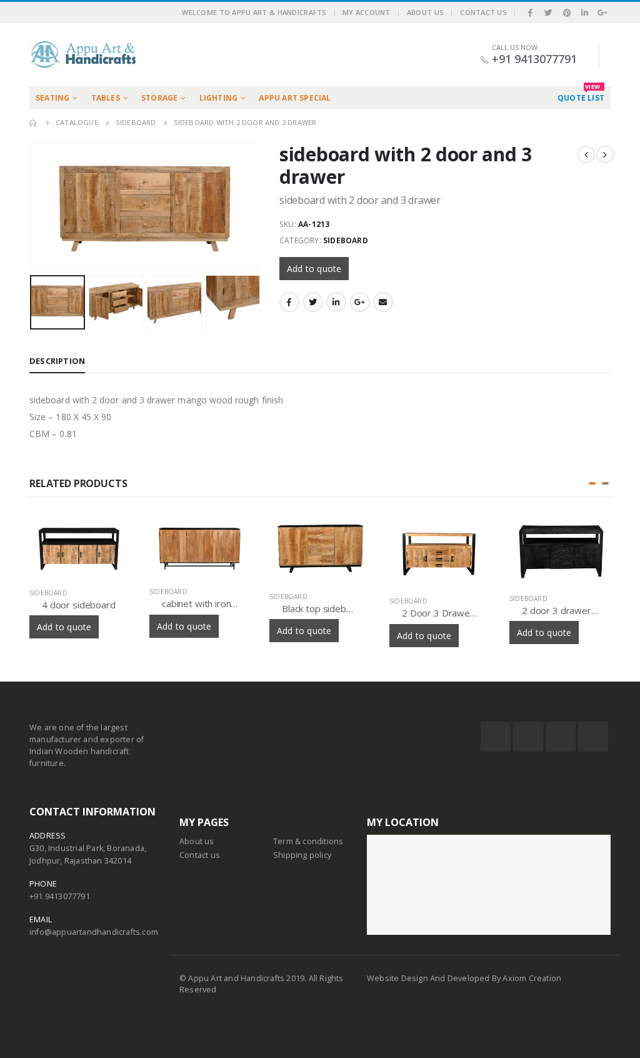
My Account (366, 12)
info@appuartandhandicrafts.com (93, 932)
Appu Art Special (295, 98)
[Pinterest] (567, 12)
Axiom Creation (531, 978)
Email (383, 302)
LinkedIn (336, 302)
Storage (159, 98)
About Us (425, 12)
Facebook (289, 302)
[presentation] (32, 192)
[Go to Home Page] (33, 122)
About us (196, 841)
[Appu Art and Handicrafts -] (82, 54)
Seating (52, 98)
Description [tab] (57, 360)
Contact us (199, 855)
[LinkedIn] (585, 12)
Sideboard (345, 240)
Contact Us (483, 12)
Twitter (313, 302)
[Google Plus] (602, 12)
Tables (105, 98)
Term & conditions (308, 841)
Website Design (398, 978)
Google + (360, 302)
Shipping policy (302, 855)
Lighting (218, 98)
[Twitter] (549, 12)
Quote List (581, 94)
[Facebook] (530, 12)
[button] (592, 483)
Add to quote (314, 269)
